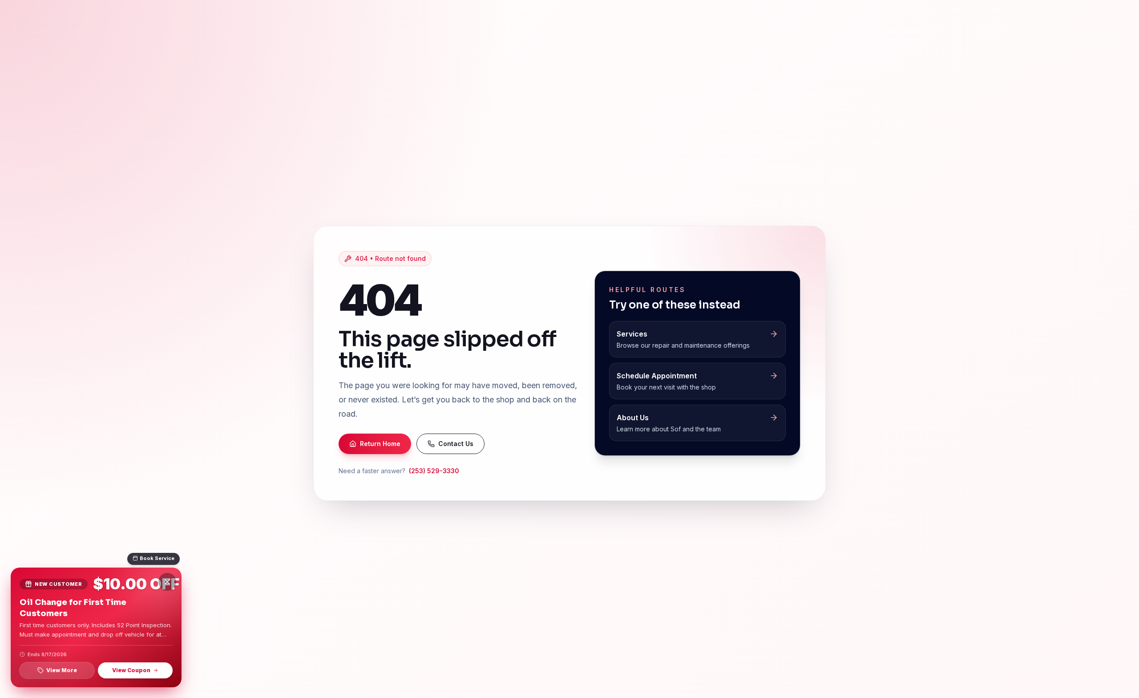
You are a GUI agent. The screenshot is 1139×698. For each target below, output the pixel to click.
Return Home (380, 443)
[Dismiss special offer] (167, 582)
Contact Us (455, 443)
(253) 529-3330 (434, 471)
